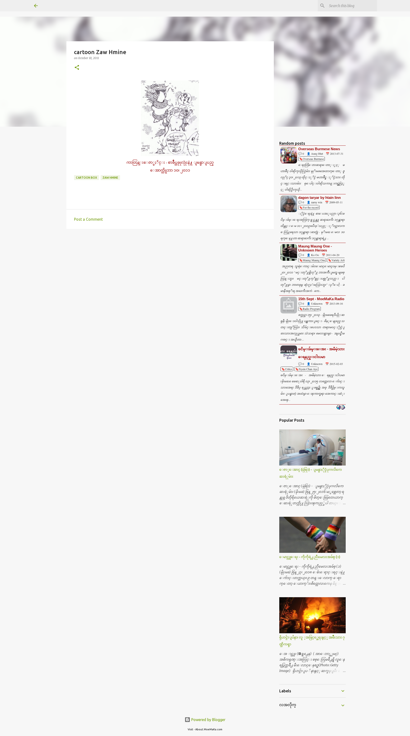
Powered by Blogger (207, 719)
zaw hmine (110, 177)
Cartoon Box (86, 177)
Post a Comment (88, 219)
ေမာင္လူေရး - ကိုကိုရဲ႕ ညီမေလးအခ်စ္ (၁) (309, 557)
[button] (77, 68)
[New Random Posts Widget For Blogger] (340, 408)
